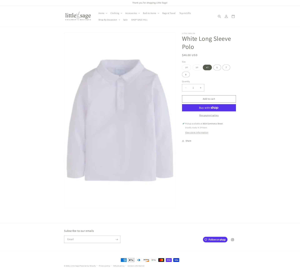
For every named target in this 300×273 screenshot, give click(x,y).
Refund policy (119, 266)
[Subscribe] (116, 239)
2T (188, 68)
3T (199, 68)
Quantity (186, 81)
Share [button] (188, 140)
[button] (103, 13)
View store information (196, 132)
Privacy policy (104, 266)
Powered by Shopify (88, 266)
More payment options (209, 115)
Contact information (136, 266)
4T (207, 67)
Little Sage (74, 266)
